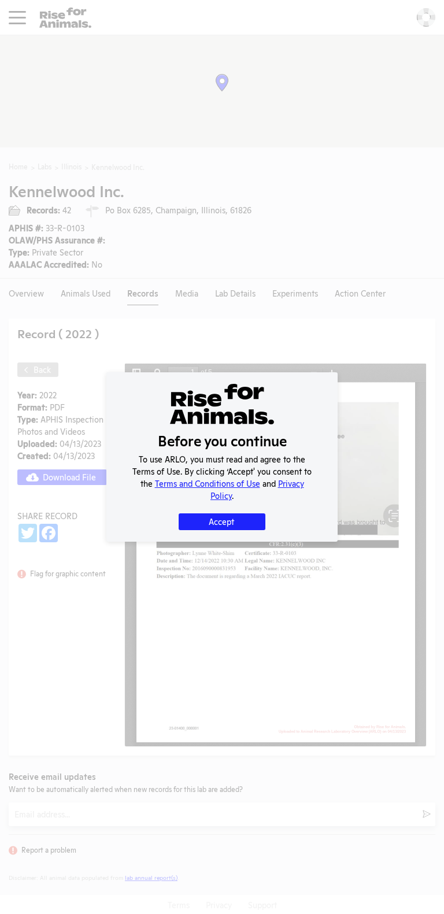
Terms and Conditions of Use (207, 483)
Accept (221, 521)
